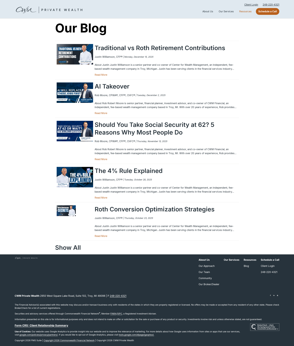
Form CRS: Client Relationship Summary (41, 325)
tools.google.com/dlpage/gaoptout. (136, 334)
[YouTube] (277, 295)
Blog (246, 265)
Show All (68, 247)
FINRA (113, 313)
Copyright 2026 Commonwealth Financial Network (69, 340)
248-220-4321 (271, 4)
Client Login (251, 4)
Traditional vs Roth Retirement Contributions (160, 48)
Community (205, 278)
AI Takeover (112, 86)
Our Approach (207, 265)
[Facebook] (270, 295)
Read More (101, 74)
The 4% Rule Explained (129, 170)
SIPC (119, 313)
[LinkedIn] (273, 295)
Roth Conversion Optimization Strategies (155, 209)
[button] (207, 11)
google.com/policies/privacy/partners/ (38, 334)
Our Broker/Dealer (209, 284)
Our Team (204, 272)
